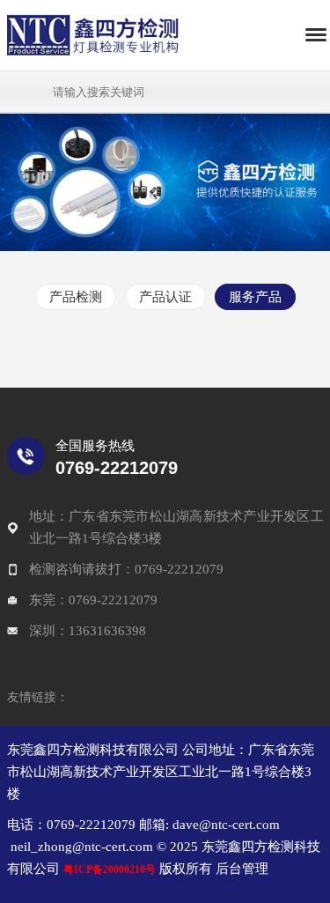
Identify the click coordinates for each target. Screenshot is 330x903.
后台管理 (240, 869)
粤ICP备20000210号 (109, 869)
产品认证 (165, 297)
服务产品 (255, 297)
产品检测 (75, 297)
